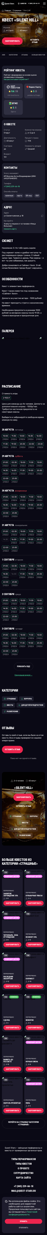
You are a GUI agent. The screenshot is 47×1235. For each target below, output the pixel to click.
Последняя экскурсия (8, 978)
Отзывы (24, 55)
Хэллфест (30, 979)
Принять (23, 1221)
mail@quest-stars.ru (23, 1191)
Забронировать (12, 41)
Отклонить (23, 1228)
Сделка (6, 1020)
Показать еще (23, 666)
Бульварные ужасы (34, 896)
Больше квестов (38, 55)
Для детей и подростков (32, 705)
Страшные (17, 11)
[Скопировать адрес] (42, 216)
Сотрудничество (23, 1173)
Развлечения (12, 711)
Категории (13, 55)
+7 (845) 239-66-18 (33, 3)
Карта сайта (23, 1177)
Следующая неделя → (23, 675)
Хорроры (28, 699)
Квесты (10, 705)
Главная (8, 11)
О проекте (23, 1168)
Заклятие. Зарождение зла (10, 895)
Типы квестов (23, 1163)
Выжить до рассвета (8, 1061)
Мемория (30, 1020)
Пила (28, 1103)
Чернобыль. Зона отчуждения (10, 936)
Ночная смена (32, 1062)
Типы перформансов (23, 1159)
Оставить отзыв (34, 41)
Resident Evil (31, 937)
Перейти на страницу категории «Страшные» (23, 1123)
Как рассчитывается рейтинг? (16, 79)
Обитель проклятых (12, 1103)
